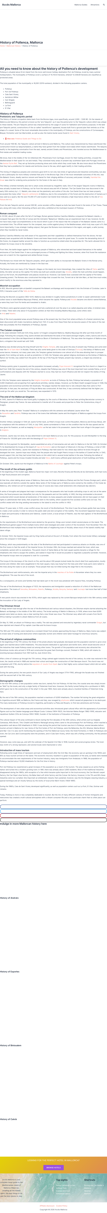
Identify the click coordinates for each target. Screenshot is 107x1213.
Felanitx (12, 313)
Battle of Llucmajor (55, 464)
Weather (87, 1191)
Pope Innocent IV (66, 366)
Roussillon (6, 413)
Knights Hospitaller (41, 380)
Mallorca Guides (81, 5)
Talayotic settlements (30, 194)
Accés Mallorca (11, 4)
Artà (10, 199)
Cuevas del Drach (63, 1191)
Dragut (99, 622)
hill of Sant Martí (13, 349)
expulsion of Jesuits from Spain (44, 664)
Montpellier (38, 427)
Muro (48, 458)
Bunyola (62, 589)
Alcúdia (69, 272)
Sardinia (17, 413)
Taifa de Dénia (29, 291)
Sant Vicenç (74, 133)
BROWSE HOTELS (53, 1168)
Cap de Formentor (44, 447)
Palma (95, 269)
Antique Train (61, 1188)
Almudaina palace (63, 1194)
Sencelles (24, 589)
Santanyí (70, 589)
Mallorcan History (14, 46)
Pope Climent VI (49, 438)
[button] (104, 4)
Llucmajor (81, 589)
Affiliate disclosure (47, 1206)
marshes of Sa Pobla (65, 572)
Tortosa (79, 349)
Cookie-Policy (61, 1206)
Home (2, 46)
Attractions (95, 5)
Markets (87, 1194)
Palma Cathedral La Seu (65, 1185)
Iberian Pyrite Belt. (10, 163)
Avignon (5, 430)
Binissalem (33, 589)
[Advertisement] (53, 25)
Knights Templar (49, 347)
